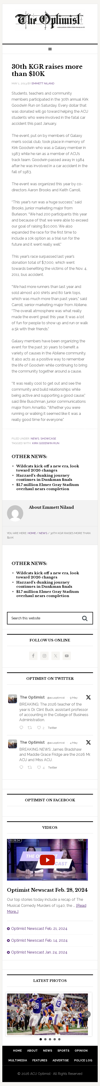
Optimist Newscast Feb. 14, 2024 (39, 940)
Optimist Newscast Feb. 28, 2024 (47, 890)
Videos (49, 828)
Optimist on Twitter (50, 679)
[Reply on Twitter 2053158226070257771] (22, 728)
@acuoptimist (56, 697)
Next (87, 1014)
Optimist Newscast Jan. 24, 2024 (39, 952)
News (35, 438)
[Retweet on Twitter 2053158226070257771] (31, 728)
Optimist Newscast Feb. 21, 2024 (39, 928)
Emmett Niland (43, 83)
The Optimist (32, 697)
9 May (74, 697)
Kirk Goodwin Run (45, 443)
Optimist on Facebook (50, 800)
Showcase (48, 438)
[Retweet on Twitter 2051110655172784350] (31, 767)
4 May (74, 742)
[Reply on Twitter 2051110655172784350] (22, 767)
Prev (13, 1014)
